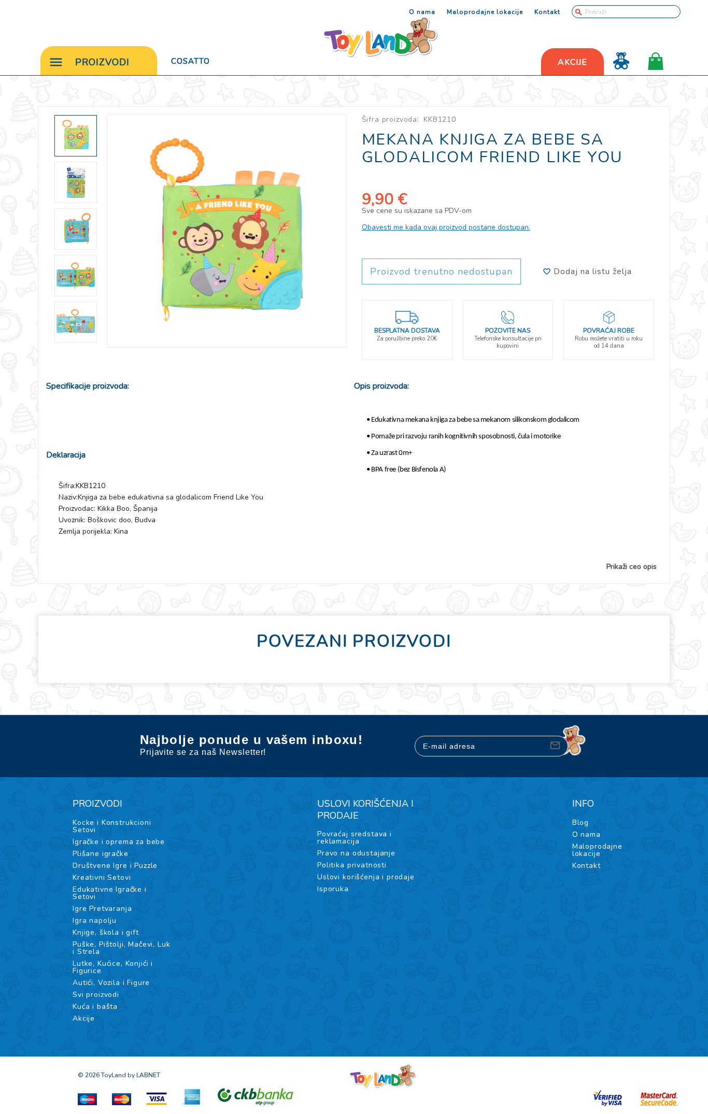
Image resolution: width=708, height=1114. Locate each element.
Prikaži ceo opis (631, 566)
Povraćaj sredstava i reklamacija (354, 837)
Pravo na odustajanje (356, 853)
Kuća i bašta (95, 1006)
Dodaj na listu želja (591, 271)
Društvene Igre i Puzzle (115, 865)
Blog (580, 822)
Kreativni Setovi (102, 877)
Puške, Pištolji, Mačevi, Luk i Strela (122, 947)
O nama (422, 12)
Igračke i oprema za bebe (119, 842)
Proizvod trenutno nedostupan (441, 271)
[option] (226, 231)
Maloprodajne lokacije (485, 12)
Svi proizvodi (96, 994)
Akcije (84, 1018)
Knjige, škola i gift (106, 932)
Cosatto (190, 61)
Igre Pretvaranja (102, 908)
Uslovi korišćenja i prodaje (366, 877)
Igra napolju (95, 920)
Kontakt (547, 12)
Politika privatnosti (352, 865)
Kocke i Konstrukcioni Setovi (112, 826)
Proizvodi (102, 62)
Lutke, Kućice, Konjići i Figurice (113, 967)
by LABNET (144, 1075)
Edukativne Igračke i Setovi (110, 893)
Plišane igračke (101, 854)
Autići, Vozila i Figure (111, 983)
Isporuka (333, 889)
